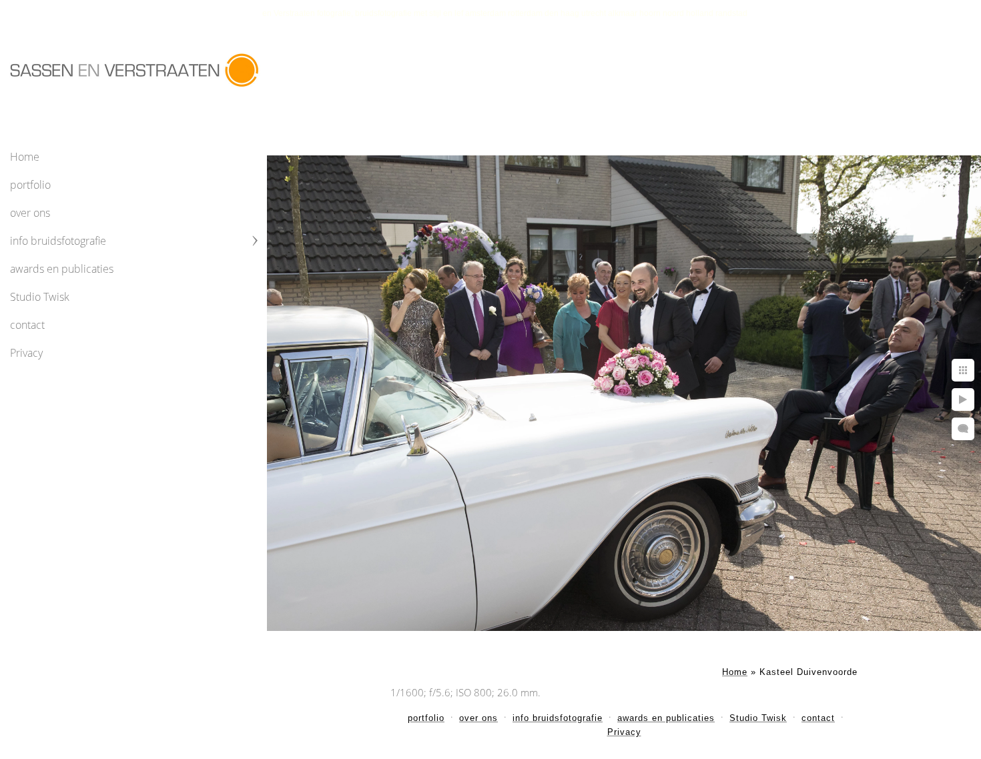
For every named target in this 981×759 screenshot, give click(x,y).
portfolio (30, 184)
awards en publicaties (61, 268)
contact (27, 324)
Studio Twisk (39, 296)
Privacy (26, 352)
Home (24, 156)
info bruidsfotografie (58, 240)
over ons (30, 212)
